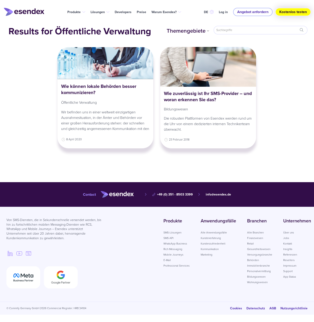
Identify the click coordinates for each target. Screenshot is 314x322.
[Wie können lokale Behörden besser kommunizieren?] (105, 63)
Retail (250, 244)
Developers (123, 12)
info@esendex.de (218, 194)
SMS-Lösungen (172, 232)
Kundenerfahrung (211, 238)
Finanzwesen (255, 238)
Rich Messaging (172, 249)
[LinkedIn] (10, 253)
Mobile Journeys (173, 255)
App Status (289, 277)
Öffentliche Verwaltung (79, 102)
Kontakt (287, 244)
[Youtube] (19, 253)
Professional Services (176, 266)
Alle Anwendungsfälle (214, 232)
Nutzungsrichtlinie (294, 308)
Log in (223, 12)
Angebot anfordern (252, 11)
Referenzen (290, 255)
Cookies (236, 308)
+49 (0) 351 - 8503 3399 (175, 194)
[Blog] (28, 253)
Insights (287, 249)
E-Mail (167, 260)
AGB (272, 308)
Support (288, 271)
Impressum (289, 266)
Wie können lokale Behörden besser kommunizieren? (98, 89)
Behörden (253, 260)
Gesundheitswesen (258, 249)
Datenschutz (255, 308)
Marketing (206, 255)
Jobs (286, 238)
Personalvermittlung (259, 271)
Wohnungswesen (257, 282)
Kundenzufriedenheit (213, 244)
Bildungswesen (176, 109)
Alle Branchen (255, 232)
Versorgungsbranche (259, 255)
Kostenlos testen (293, 11)
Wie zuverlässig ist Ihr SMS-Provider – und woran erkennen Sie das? (208, 96)
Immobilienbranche (258, 266)
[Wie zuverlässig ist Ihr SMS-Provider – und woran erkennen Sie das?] (208, 67)
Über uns (288, 232)
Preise (141, 12)
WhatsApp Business (175, 244)
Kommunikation (210, 249)
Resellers (289, 260)
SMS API (168, 238)
